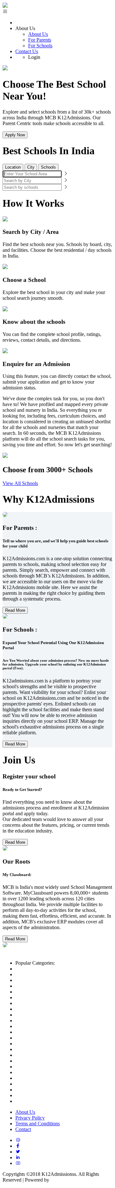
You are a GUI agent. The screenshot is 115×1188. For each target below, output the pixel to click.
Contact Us (26, 51)
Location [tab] (13, 167)
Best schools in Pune (36, 1020)
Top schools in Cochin (38, 1049)
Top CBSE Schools (35, 974)
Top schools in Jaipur (36, 1072)
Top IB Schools (31, 980)
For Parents (39, 40)
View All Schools (20, 483)
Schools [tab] (48, 167)
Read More (15, 610)
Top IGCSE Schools (36, 986)
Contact (23, 1129)
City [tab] (30, 167)
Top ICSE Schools (34, 991)
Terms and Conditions (37, 1123)
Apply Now (15, 134)
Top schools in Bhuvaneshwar (45, 1084)
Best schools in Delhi (36, 1003)
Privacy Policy (30, 1117)
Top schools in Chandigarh (42, 1066)
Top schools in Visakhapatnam (46, 1055)
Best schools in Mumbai (39, 1009)
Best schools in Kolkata (39, 1032)
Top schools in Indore (37, 1061)
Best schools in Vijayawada (43, 1043)
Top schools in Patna (36, 1089)
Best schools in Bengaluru (41, 1014)
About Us (38, 34)
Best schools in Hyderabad (42, 1026)
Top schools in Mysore (38, 1095)
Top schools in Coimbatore (42, 1101)
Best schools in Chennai (39, 1037)
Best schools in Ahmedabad (43, 997)
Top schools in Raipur (37, 1078)
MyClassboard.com (70, 1180)
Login (34, 57)
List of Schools (30, 968)
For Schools (40, 45)
